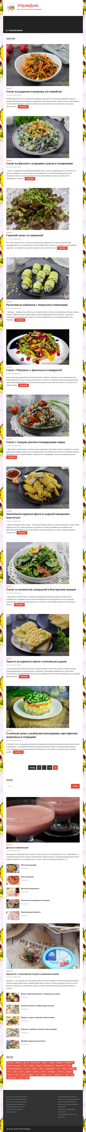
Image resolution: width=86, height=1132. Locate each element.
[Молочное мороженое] (12, 896)
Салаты (27, 1068)
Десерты (9, 844)
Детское (26, 1062)
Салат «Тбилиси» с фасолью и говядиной (34, 370)
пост (36, 1075)
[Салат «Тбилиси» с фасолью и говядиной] (43, 347)
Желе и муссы (35, 1062)
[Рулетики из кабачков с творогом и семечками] (43, 279)
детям (22, 1072)
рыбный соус (58, 1075)
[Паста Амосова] (12, 884)
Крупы (45, 1062)
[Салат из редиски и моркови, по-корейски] (43, 66)
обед (16, 1075)
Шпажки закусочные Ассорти (33, 1041)
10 (50, 768)
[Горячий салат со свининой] (43, 210)
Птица (69, 1065)
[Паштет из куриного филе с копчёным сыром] (43, 636)
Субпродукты (50, 1068)
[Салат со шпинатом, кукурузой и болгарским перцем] (43, 564)
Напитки (9, 971)
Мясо (25, 1065)
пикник (22, 1075)
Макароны (59, 1062)
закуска (43, 1072)
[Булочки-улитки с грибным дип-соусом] (12, 1013)
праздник (44, 1075)
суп (72, 1075)
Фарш (64, 1068)
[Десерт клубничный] (43, 843)
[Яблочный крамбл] (12, 872)
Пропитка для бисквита (30, 912)
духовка (28, 1072)
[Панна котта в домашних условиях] (12, 908)
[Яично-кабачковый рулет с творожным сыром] (12, 1001)
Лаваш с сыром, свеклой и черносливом (38, 1017)
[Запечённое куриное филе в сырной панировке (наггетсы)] (43, 488)
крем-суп (61, 1072)
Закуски (9, 88)
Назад (32, 768)
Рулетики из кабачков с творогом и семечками (37, 304)
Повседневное (49, 1065)
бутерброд (72, 1068)
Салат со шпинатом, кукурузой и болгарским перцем (41, 589)
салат (67, 1075)
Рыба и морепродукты (15, 1068)
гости (9, 1072)
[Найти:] (43, 786)
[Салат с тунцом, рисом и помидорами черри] (43, 416)
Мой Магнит (69, 1062)
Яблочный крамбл (28, 865)
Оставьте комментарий (13, 95)
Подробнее (23, 106)
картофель (51, 1072)
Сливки (34, 1068)
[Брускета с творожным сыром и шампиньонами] (43, 969)
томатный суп (12, 1078)
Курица (51, 1062)
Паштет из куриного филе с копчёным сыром (36, 661)
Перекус (39, 1065)
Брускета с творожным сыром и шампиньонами (32, 974)
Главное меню (15, 30)
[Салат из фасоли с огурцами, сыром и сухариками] (43, 138)
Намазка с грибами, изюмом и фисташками (39, 1029)
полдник (30, 1075)
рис (50, 1075)
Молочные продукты (14, 1065)
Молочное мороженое (30, 888)
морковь (69, 1072)
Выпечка (10, 1062)
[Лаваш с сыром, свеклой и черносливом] (12, 1025)
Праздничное (60, 1065)
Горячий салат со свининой (24, 235)
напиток (10, 1075)
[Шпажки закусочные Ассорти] (12, 1048)
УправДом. (28, 5)
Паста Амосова (27, 877)
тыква (21, 1078)
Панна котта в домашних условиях (35, 900)
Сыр (58, 1068)
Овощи (31, 1065)
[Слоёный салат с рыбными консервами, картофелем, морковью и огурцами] (43, 708)
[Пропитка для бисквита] (12, 919)
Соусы (41, 1068)
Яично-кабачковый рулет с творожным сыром (40, 994)
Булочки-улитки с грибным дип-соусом (37, 1006)
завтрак (36, 1072)
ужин (27, 1078)
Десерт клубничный (17, 847)
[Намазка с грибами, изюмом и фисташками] (12, 1037)
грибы (15, 1072)
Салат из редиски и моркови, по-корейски (34, 91)
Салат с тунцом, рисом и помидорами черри (35, 442)
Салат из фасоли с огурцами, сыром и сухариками (39, 163)
